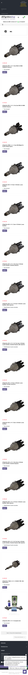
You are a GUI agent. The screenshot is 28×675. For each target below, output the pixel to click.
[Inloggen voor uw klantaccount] (1, 2)
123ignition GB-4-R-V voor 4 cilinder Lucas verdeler (13, 225)
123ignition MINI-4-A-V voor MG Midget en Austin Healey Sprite (13, 145)
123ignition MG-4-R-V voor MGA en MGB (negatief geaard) (12, 66)
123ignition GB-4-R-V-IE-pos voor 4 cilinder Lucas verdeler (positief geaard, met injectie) (13, 344)
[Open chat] (25, 672)
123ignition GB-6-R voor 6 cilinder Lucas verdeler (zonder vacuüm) (12, 383)
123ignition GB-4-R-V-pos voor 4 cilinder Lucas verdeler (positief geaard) (12, 264)
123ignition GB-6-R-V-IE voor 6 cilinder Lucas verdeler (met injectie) (13, 502)
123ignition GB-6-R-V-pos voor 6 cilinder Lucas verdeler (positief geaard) (12, 462)
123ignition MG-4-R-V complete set (11, 620)
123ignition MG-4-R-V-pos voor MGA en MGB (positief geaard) (13, 106)
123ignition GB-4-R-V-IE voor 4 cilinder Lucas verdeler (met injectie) (14, 304)
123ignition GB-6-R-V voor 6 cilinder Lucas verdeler (13, 423)
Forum (6, 13)
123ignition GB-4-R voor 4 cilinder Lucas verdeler (12, 185)
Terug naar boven (19, 637)
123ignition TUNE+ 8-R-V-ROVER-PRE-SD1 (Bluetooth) (13, 581)
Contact (3, 13)
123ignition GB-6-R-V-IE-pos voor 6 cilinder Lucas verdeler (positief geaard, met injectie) (13, 542)
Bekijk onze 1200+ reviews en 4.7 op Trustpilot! (14, 21)
